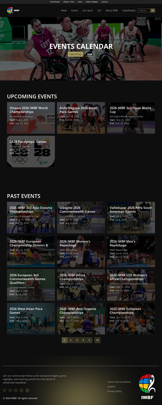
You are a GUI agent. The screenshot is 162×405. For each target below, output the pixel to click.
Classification (129, 10)
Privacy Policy (114, 391)
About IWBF (112, 10)
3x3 (99, 10)
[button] (64, 10)
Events (74, 10)
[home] (13, 10)
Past (89, 54)
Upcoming (75, 54)
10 (97, 340)
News (64, 10)
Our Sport (88, 10)
